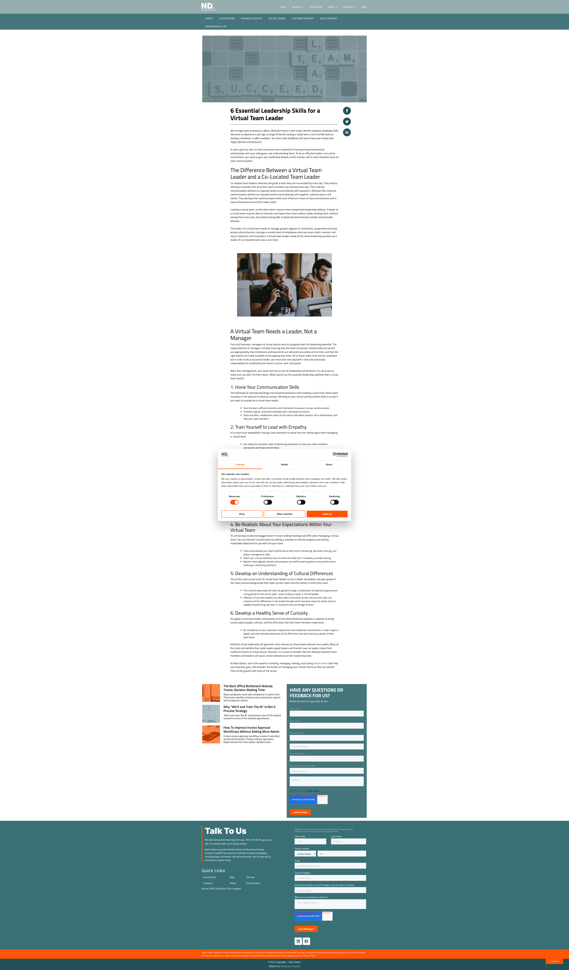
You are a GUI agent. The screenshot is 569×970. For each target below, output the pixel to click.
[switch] (268, 502)
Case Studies (315, 7)
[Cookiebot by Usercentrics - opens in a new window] (335, 454)
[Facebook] (306, 941)
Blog (364, 7)
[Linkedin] (298, 941)
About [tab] (329, 464)
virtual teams (321, 663)
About (331, 7)
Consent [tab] (240, 464)
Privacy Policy (253, 883)
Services (296, 7)
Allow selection (285, 514)
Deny (242, 514)
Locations (348, 7)
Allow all (327, 514)
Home (283, 7)
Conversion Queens (290, 966)
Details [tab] (284, 464)
